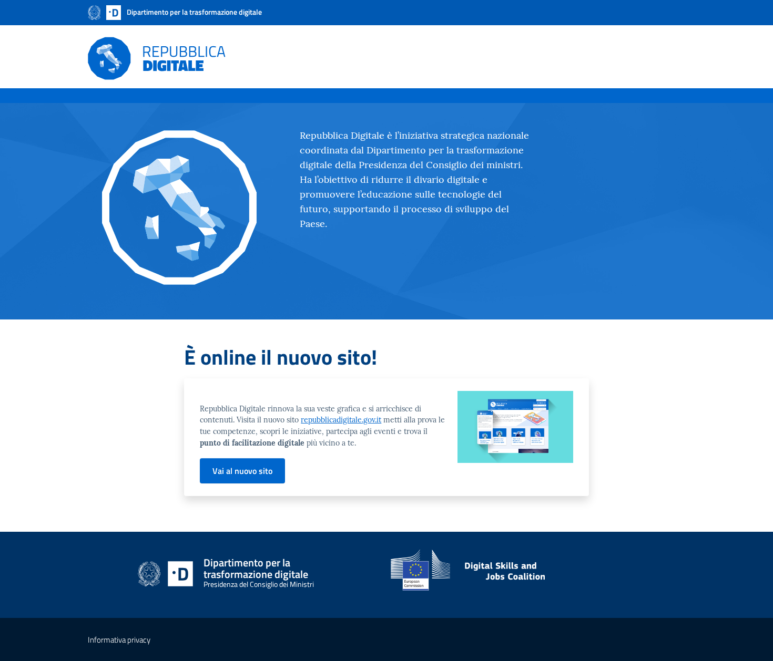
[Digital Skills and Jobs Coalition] (538, 575)
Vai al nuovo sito (242, 470)
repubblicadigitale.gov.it (341, 420)
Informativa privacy (119, 640)
